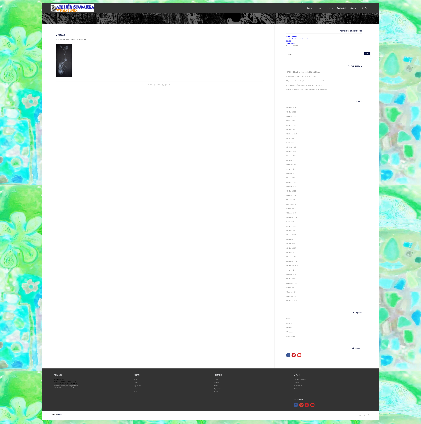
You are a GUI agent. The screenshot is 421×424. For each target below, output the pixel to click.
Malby (216, 386)
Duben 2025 (291, 112)
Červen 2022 (291, 156)
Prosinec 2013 (292, 296)
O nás (364, 8)
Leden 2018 (291, 235)
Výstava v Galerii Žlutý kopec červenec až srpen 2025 (306, 81)
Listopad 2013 (292, 301)
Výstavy (290, 332)
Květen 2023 (291, 147)
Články (289, 323)
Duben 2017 (291, 248)
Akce (321, 8)
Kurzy (329, 8)
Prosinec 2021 (292, 165)
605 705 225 (290, 43)
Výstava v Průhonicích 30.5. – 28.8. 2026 (301, 76)
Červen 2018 (291, 226)
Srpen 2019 (291, 208)
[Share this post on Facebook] (148, 84)
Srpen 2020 (291, 178)
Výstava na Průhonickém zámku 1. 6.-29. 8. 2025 (304, 85)
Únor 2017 (291, 252)
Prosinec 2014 (292, 292)
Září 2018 (290, 222)
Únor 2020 (291, 200)
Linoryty (216, 382)
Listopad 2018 (292, 217)
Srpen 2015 (291, 287)
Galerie (353, 8)
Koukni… (310, 8)
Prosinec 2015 (292, 283)
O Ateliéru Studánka (300, 379)
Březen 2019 (291, 213)
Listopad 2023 (292, 134)
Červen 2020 (291, 182)
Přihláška (297, 389)
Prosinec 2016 (292, 257)
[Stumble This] (162, 84)
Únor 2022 (291, 160)
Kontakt (296, 382)
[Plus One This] (166, 84)
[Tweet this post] (151, 84)
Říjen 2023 (291, 138)
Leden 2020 (291, 204)
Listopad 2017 (292, 239)
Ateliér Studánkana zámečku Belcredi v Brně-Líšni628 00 (297, 39)
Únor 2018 (291, 230)
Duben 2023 (291, 151)
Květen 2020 (291, 186)
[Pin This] (169, 84)
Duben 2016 (291, 279)
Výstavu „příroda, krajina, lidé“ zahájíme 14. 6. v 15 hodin (307, 89)
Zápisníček (341, 8)
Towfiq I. (61, 414)
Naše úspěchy (298, 386)
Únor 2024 (291, 129)
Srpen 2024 (291, 121)
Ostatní (289, 327)
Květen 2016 (291, 274)
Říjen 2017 (291, 244)
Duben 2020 (291, 191)
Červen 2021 (291, 169)
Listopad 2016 (292, 261)
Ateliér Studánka (77, 39)
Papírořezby (217, 389)
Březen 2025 (291, 116)
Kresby (216, 379)
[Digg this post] (158, 84)
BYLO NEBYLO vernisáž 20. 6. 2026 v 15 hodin (303, 72)
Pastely (216, 392)
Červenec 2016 (292, 265)
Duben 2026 (291, 107)
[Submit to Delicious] (154, 84)
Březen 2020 (291, 195)
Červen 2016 (291, 270)
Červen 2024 (291, 125)
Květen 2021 (291, 173)
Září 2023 (290, 143)
